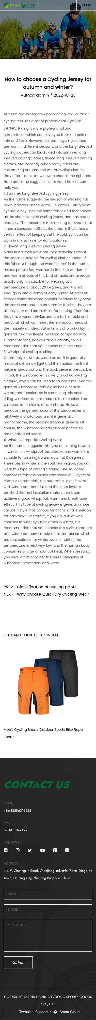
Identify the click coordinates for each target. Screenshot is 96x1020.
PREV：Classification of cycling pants (40, 587)
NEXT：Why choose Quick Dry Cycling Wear (46, 594)
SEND (18, 962)
